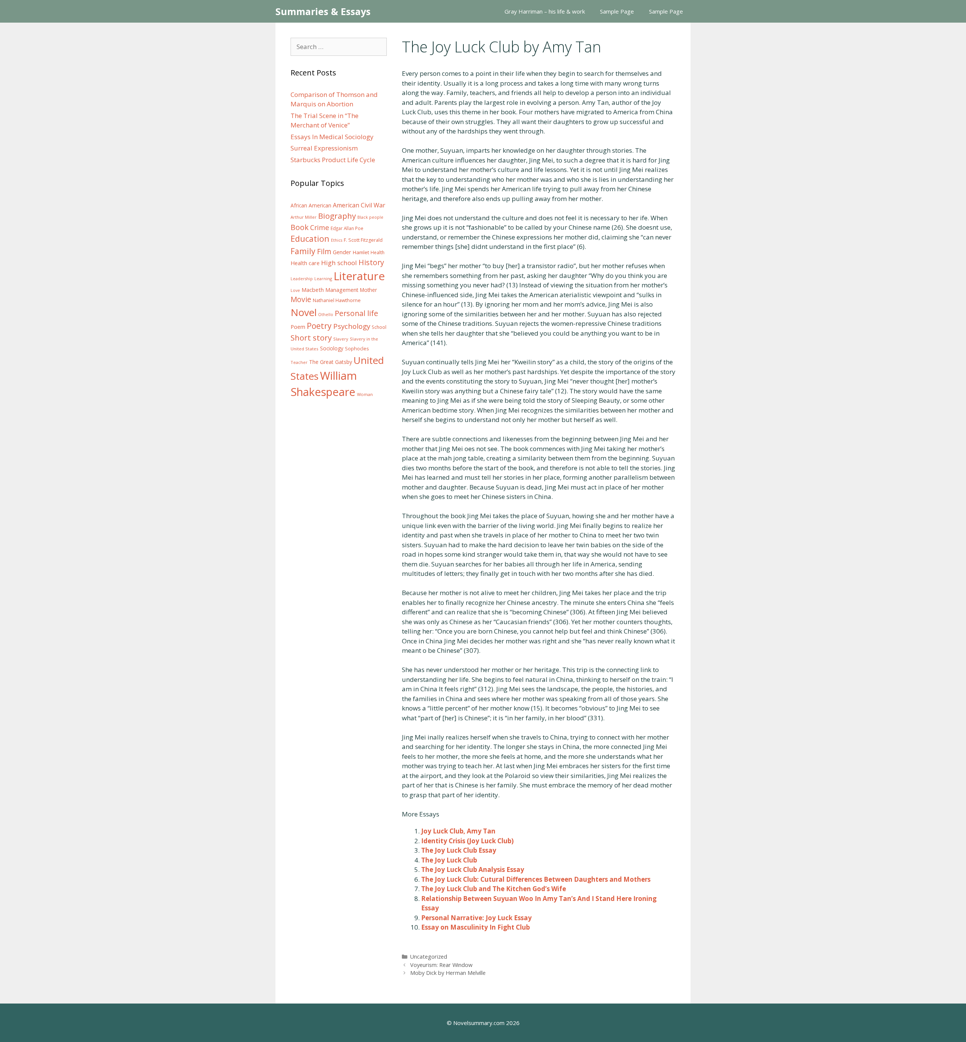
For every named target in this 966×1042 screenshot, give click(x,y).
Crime (319, 227)
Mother (368, 290)
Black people (370, 217)
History (371, 262)
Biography (337, 215)
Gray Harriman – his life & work (545, 11)
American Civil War (359, 205)
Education (310, 238)
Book (300, 227)
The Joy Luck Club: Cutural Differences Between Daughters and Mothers (536, 879)
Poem (298, 326)
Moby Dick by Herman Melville (448, 972)
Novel (304, 312)
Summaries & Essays (323, 11)
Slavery (340, 339)
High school (339, 262)
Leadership (302, 278)
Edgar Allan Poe (347, 228)
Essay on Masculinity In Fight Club (475, 927)
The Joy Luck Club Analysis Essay (472, 869)
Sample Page (617, 11)
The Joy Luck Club (449, 860)
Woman (365, 394)
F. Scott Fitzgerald (363, 240)
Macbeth (312, 289)
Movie (301, 299)
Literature (359, 276)
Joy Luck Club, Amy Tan (458, 831)
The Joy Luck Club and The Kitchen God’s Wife (493, 888)
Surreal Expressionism (324, 148)
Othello (325, 314)
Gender (342, 252)
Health (378, 252)
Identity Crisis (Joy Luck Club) (467, 840)
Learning (323, 278)
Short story (311, 337)
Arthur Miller (304, 217)
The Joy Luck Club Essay (458, 850)
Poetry (319, 325)
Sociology (331, 348)
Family (303, 251)
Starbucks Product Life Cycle (333, 159)
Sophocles (357, 348)
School (379, 327)
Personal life (356, 313)
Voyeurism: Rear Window (441, 964)
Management (341, 289)
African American (311, 205)
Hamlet (361, 252)
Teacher (299, 362)
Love (295, 290)
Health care (305, 263)
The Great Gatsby (330, 361)
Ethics (336, 240)
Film (324, 251)
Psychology (351, 326)
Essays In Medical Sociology (332, 136)
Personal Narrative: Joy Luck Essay (476, 917)
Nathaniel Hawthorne (337, 300)
